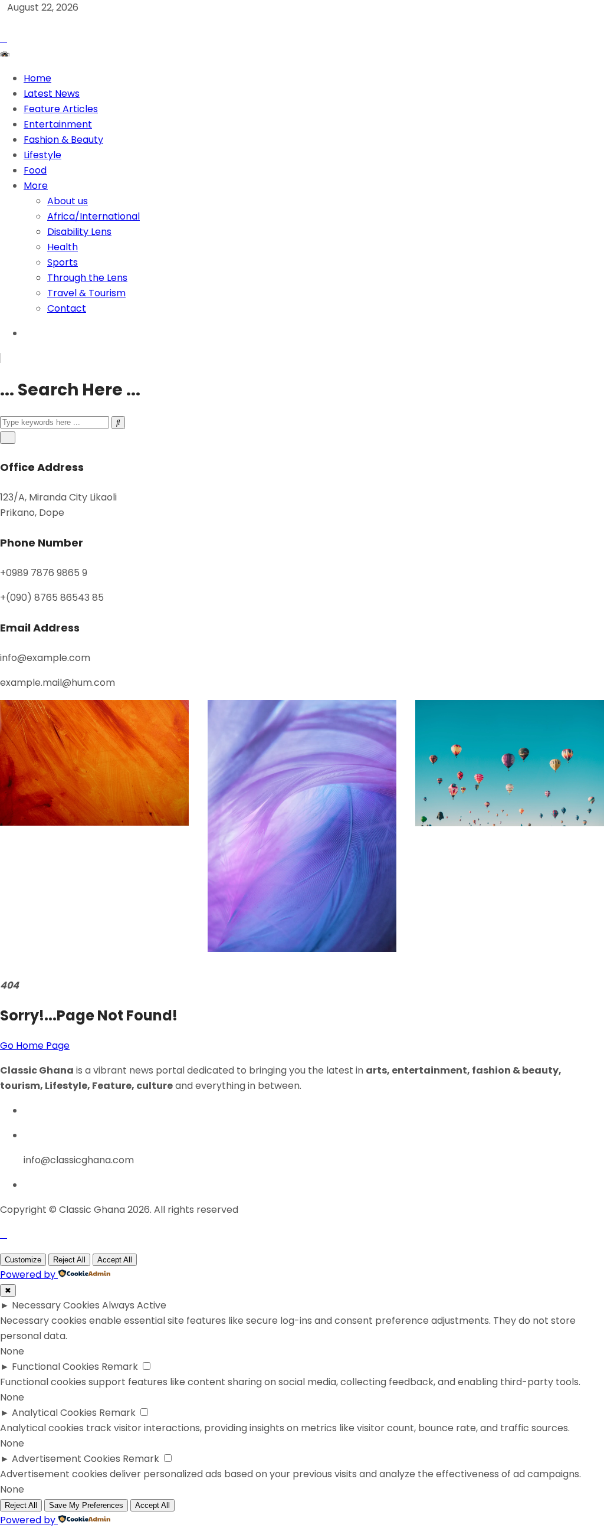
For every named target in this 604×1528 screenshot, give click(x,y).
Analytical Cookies (54, 1412)
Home (37, 78)
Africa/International (93, 216)
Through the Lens (87, 277)
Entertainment (58, 124)
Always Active (134, 1305)
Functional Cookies (55, 1366)
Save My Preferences (86, 1505)
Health (62, 247)
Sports (62, 262)
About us (67, 201)
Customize (23, 1259)
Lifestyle (42, 155)
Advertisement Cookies (66, 1458)
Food (35, 170)
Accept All (114, 1259)
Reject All (69, 1259)
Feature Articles (61, 109)
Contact (66, 308)
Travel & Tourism (86, 293)
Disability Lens (79, 231)
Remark (119, 1366)
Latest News (52, 93)
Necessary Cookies (56, 1305)
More (36, 185)
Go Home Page (35, 1045)
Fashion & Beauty (63, 139)
